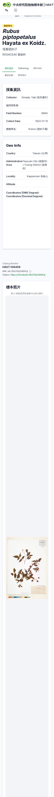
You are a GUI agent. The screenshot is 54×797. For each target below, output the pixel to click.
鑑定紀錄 (9, 75)
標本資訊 (9, 68)
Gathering (23, 68)
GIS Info (37, 68)
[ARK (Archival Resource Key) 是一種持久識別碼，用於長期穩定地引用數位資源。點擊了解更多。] (30, 271)
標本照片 (22, 75)
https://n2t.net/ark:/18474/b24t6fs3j (28, 274)
